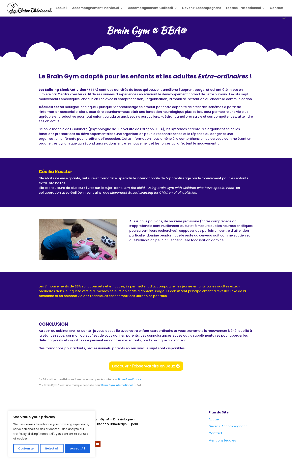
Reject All (52, 448)
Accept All (77, 448)
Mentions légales (222, 440)
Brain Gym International (117, 385)
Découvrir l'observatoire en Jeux (143, 366)
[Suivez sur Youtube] (97, 444)
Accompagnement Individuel (95, 8)
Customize (26, 448)
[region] (51, 433)
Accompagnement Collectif (150, 8)
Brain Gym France (129, 379)
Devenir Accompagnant (201, 8)
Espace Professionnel (243, 8)
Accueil (61, 8)
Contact (276, 8)
